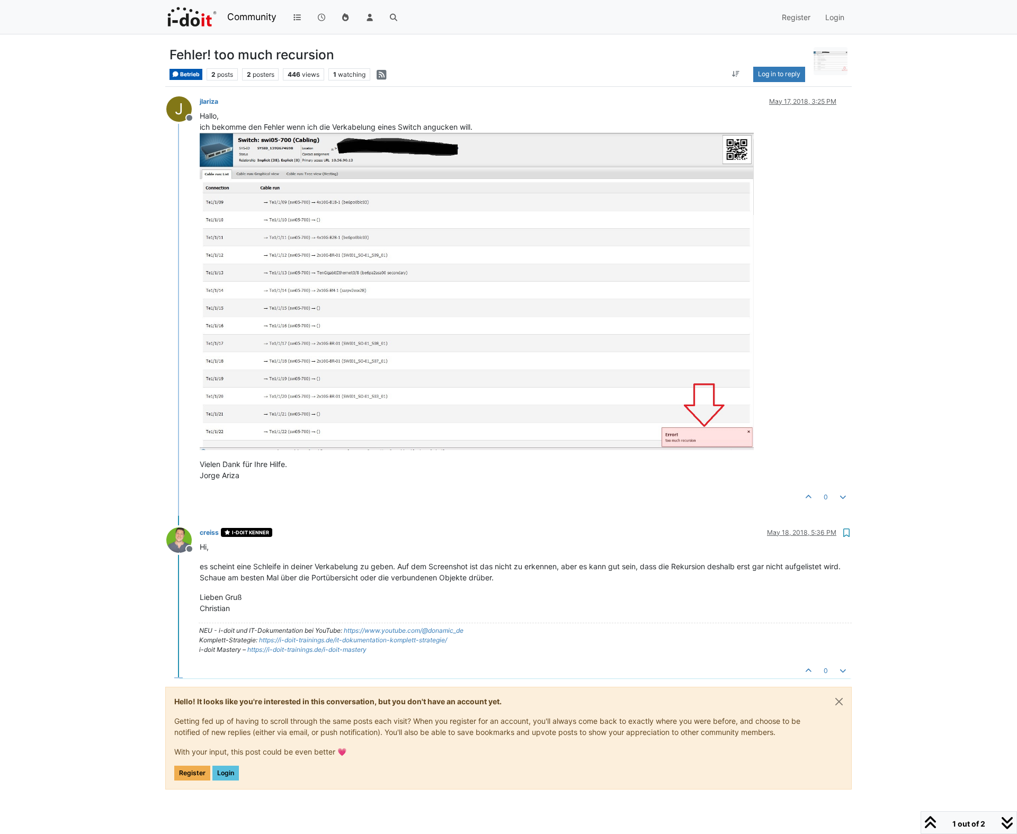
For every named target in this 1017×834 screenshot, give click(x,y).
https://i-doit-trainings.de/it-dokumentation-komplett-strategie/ (353, 640)
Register (192, 773)
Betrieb (189, 74)
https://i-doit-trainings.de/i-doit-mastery (307, 649)
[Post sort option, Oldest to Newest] (736, 74)
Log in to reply (779, 74)
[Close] (839, 701)
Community (251, 16)
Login (225, 773)
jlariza (209, 101)
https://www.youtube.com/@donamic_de (403, 630)
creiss (209, 532)
